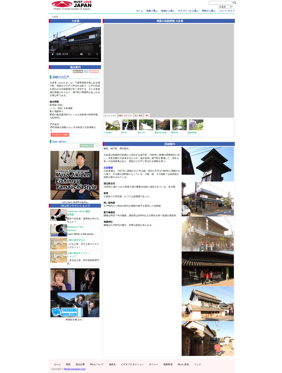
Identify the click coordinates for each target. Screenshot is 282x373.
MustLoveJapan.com (75, 368)
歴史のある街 (78, 71)
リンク (197, 364)
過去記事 (80, 364)
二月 (86, 71)
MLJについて (97, 364)
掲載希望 (167, 364)
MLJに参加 (183, 364)
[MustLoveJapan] (71, 10)
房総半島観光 (94, 71)
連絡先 (112, 364)
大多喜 (55, 16)
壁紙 (68, 364)
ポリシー (153, 364)
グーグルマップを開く (60, 134)
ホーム (139, 10)
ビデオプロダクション (132, 364)
